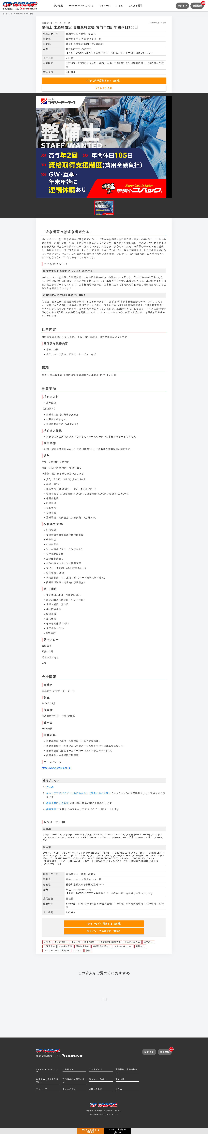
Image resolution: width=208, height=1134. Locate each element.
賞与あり (148, 942)
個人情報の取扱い (98, 1079)
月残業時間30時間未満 (109, 942)
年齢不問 (75, 942)
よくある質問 (135, 5)
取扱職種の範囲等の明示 (74, 1080)
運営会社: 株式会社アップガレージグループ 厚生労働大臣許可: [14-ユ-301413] (104, 1112)
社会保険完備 (65, 946)
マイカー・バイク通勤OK (56, 950)
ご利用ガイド (95, 1069)
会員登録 (198, 5)
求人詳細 (29, 14)
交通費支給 (49, 946)
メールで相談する (117, 1131)
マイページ (105, 5)
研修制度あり (82, 946)
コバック (77, 950)
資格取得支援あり (102, 946)
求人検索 (58, 5)
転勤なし (140, 946)
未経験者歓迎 (61, 942)
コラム (119, 5)
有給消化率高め (132, 942)
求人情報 (120, 1079)
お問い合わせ (95, 1089)
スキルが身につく (123, 946)
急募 (88, 950)
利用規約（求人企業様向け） (47, 1080)
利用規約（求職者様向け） (127, 1070)
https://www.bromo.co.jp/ (56, 768)
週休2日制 (89, 942)
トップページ (8, 14)
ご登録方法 (68, 1069)
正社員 (47, 942)
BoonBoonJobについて (81, 5)
